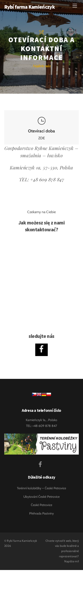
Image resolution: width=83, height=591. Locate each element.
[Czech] (34, 396)
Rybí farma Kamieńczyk (22, 541)
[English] (39, 396)
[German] (44, 396)
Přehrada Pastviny (41, 513)
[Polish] (48, 396)
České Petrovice (41, 505)
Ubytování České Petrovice (41, 497)
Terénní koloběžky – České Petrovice (41, 488)
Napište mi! (71, 561)
